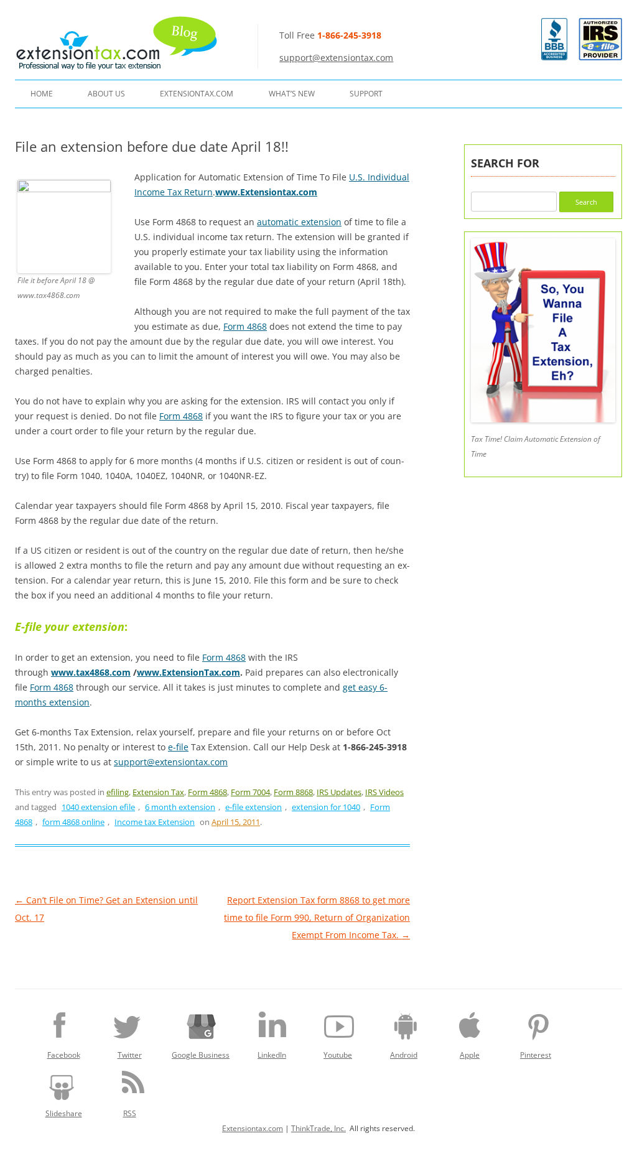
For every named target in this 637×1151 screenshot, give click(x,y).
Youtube (337, 1055)
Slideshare (63, 1113)
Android (403, 1055)
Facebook (63, 1055)
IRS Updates (339, 792)
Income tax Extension (154, 821)
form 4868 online (73, 821)
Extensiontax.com (252, 1128)
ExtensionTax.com (196, 93)
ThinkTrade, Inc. (318, 1128)
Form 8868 (293, 792)
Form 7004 (250, 792)
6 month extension (180, 807)
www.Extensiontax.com (266, 192)
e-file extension (253, 807)
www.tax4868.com (91, 672)
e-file (178, 747)
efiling (117, 792)
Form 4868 (245, 326)
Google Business (201, 1055)
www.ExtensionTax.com (188, 672)
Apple (470, 1055)
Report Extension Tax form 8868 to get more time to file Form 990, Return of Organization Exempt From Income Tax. (317, 917)
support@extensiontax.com (336, 57)
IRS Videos (384, 792)
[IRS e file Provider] (600, 39)
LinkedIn (272, 1055)
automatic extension (299, 222)
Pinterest (535, 1055)
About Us (106, 93)
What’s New (292, 93)
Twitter (130, 1055)
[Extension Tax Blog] (117, 43)
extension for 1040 (326, 807)
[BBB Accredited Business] (554, 57)
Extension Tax (158, 792)
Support (366, 93)
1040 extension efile (98, 807)
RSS (129, 1113)
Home (41, 93)
